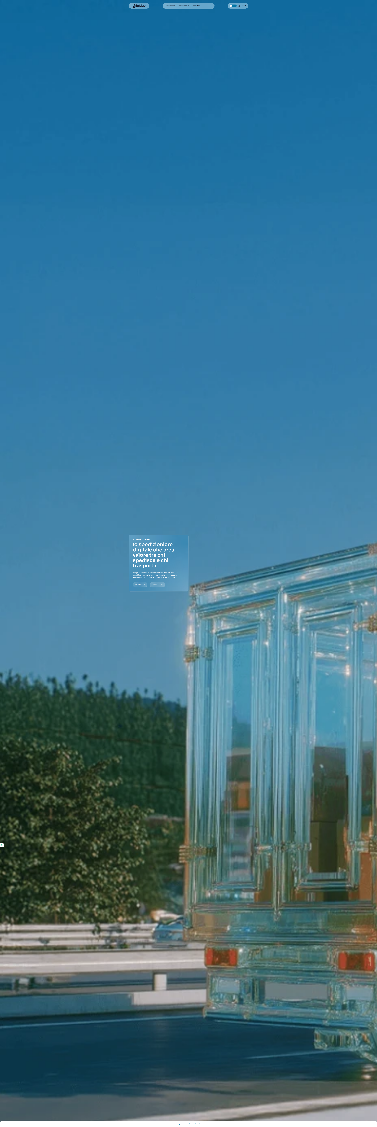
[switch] (233, 6)
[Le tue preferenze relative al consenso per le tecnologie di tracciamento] (2, 845)
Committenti (170, 6)
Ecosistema (196, 6)
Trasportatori (183, 6)
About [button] (206, 6)
